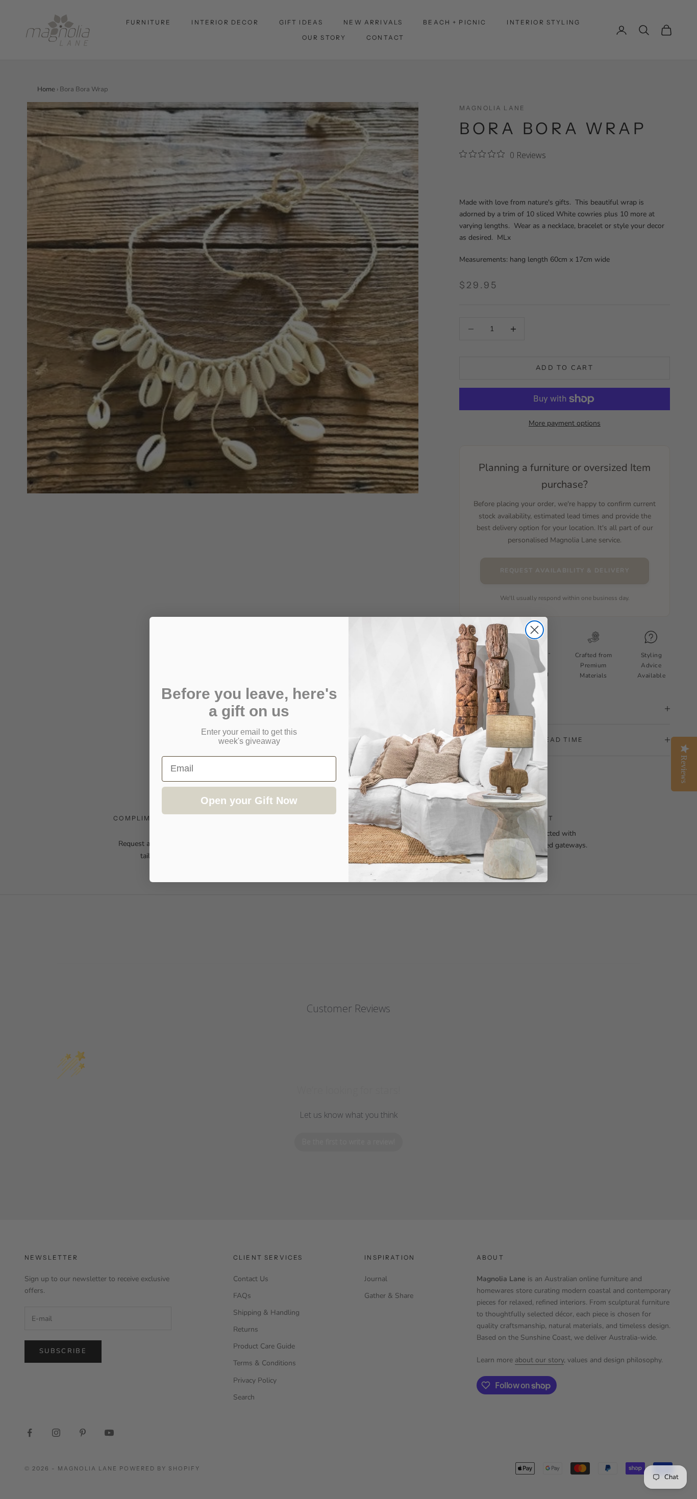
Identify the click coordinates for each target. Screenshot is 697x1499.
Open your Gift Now (249, 800)
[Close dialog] (534, 630)
